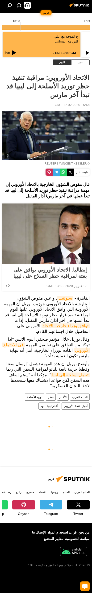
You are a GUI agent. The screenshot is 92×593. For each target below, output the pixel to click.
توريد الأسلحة (34, 397)
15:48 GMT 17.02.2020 (72, 105)
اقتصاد (42, 492)
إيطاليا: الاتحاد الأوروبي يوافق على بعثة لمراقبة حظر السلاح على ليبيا (50, 273)
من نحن (84, 532)
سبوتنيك (65, 298)
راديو (18, 492)
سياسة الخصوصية (77, 539)
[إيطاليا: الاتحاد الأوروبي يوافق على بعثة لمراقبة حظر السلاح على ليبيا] (46, 233)
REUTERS (51, 163)
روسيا (54, 492)
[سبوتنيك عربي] (80, 7)
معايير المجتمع (53, 539)
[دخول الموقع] (19, 5)
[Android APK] (74, 552)
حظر (51, 397)
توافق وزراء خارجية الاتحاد (65, 325)
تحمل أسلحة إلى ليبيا (70, 375)
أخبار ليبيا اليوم (49, 406)
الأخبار (63, 397)
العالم (66, 492)
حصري (30, 492)
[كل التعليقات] (85, 586)
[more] (8, 285)
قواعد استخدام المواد (62, 532)
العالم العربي (80, 397)
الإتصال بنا (39, 532)
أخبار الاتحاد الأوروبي (76, 406)
